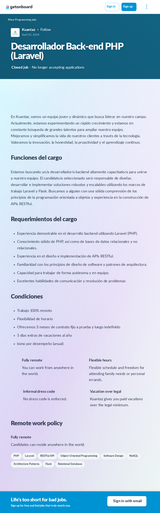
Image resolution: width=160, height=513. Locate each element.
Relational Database (70, 464)
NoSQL (133, 456)
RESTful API (47, 456)
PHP (16, 456)
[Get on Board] (19, 7)
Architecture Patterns (26, 464)
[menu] (145, 7)
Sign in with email (127, 501)
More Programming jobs (22, 20)
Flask (48, 464)
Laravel (29, 456)
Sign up (128, 6)
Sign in (111, 6)
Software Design (113, 456)
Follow (45, 30)
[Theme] (138, 7)
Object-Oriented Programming (78, 456)
